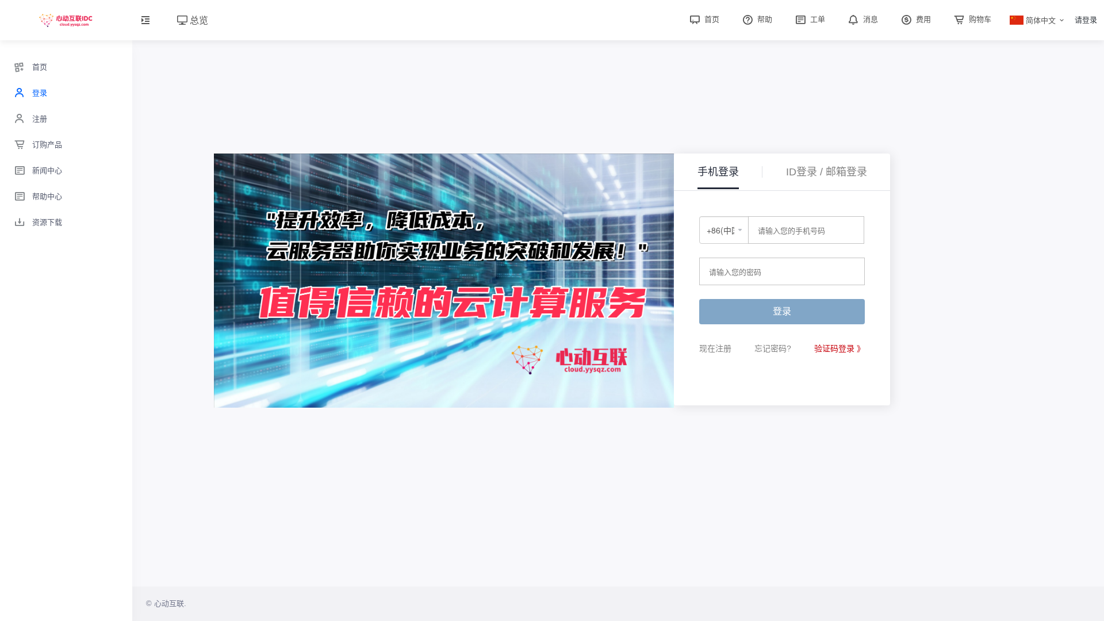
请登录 (1086, 20)
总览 (197, 19)
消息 (869, 19)
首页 (710, 19)
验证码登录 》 (839, 348)
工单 (816, 19)
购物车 (979, 19)
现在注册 (715, 348)
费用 (922, 19)
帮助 (763, 19)
